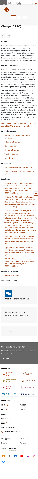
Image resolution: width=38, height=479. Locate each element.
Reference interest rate (12, 142)
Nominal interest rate (11, 150)
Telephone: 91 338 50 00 (13, 431)
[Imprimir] (9, 36)
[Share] (3, 36)
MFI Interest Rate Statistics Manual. (17, 167)
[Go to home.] (15, 3)
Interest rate (8, 158)
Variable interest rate (11, 154)
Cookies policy (24, 439)
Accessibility (24, 443)
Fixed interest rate (10, 146)
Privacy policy (5, 439)
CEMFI (3, 405)
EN (33, 4)
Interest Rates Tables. (12, 276)
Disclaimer (4, 443)
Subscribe (6, 358)
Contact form (8, 331)
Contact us (5, 419)
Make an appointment (8, 427)
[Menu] (3, 3)
